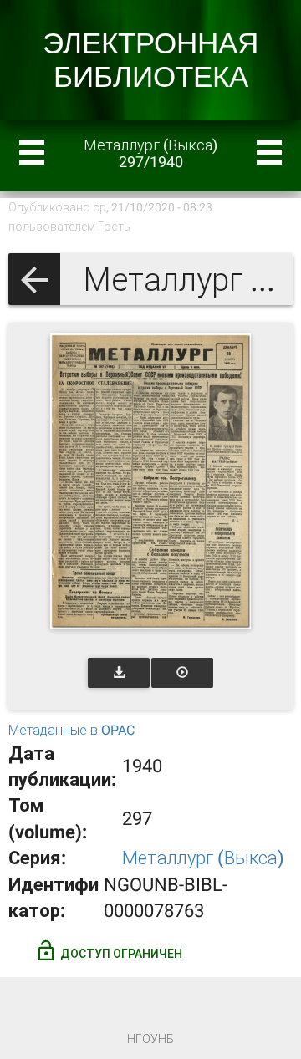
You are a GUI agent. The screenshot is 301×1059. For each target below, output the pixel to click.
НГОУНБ (150, 1039)
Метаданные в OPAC (71, 730)
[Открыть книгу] (150, 481)
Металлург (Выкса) (203, 858)
